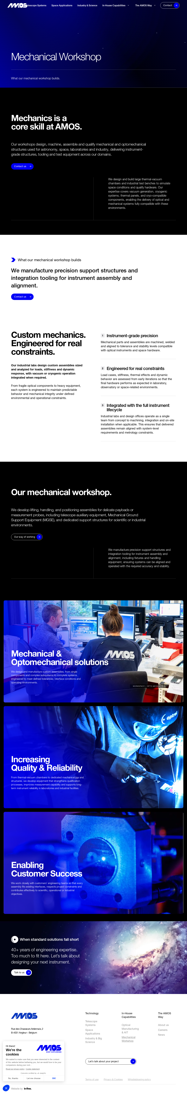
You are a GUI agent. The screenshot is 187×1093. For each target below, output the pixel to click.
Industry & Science (87, 5)
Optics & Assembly (112, 17)
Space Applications (61, 5)
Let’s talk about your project (103, 1061)
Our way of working (24, 536)
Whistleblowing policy (139, 1079)
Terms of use (92, 1079)
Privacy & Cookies (113, 1079)
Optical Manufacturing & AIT (130, 1028)
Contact (167, 5)
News (138, 22)
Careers (139, 17)
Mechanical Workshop (114, 13)
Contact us (20, 166)
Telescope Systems (36, 5)
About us (140, 13)
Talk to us (19, 972)
